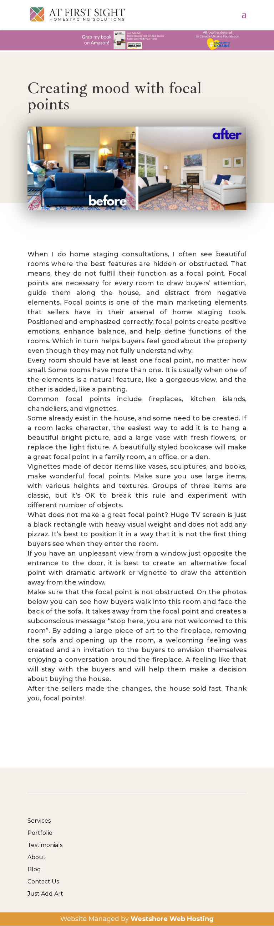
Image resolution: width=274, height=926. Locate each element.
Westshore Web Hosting (172, 919)
